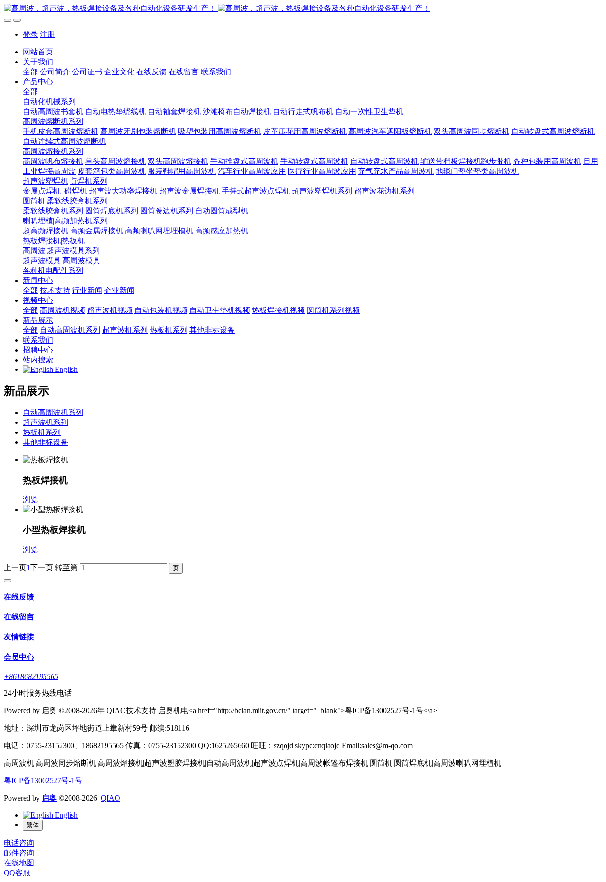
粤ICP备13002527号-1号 (43, 780)
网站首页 (38, 52)
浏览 (30, 499)
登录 (30, 34)
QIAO (110, 798)
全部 (30, 72)
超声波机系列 (45, 422)
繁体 (33, 825)
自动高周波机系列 (53, 412)
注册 (47, 34)
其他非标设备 (45, 442)
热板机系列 (42, 432)
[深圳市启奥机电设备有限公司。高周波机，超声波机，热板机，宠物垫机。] (303, 9)
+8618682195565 (31, 676)
